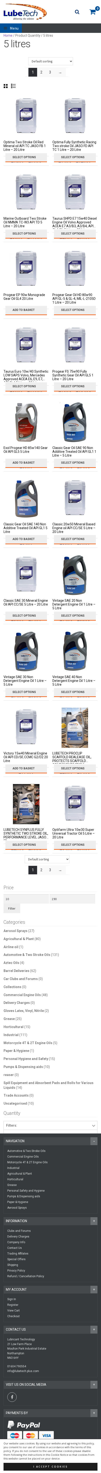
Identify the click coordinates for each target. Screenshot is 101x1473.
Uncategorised (15, 1103)
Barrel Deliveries (16, 971)
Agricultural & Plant (19, 939)
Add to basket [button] (23, 310)
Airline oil (11, 947)
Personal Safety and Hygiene (26, 1190)
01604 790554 (16, 1366)
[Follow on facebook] (12, 1397)
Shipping (12, 1265)
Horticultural (13, 1027)
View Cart (13, 1310)
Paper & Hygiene (16, 1051)
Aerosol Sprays (15, 931)
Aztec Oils (11, 963)
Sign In (11, 1299)
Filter (12, 908)
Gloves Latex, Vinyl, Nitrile (24, 1011)
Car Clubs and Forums (21, 979)
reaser (9, 1075)
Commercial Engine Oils (22, 995)
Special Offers (16, 1259)
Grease (9, 1019)
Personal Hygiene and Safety (26, 1059)
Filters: (11, 1125)
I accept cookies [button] (50, 1466)
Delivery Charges (17, 1003)
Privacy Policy (16, 1270)
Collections (12, 987)
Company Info (16, 1242)
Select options (24, 157)
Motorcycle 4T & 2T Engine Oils (28, 1043)
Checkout (13, 1316)
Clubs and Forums (19, 1231)
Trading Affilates (17, 1253)
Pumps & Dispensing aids (23, 1067)
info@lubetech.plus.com (23, 1371)
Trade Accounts (16, 1095)
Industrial (11, 1035)
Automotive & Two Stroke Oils (27, 955)
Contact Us (14, 1248)
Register (12, 1305)
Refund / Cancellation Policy (25, 1276)
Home (8, 35)
